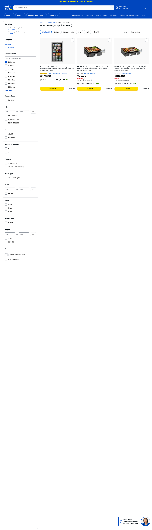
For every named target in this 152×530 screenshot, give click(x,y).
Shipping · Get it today (16, 32)
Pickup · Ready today (15, 28)
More (143, 15)
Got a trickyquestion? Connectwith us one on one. (130, 521)
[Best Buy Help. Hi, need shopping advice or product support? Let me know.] (145, 521)
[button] (122, 8)
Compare (72, 88)
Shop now (89, 2)
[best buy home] (8, 7)
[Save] (72, 40)
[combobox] (139, 32)
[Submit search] (112, 7)
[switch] (7, 254)
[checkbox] (46, 32)
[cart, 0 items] (145, 7)
